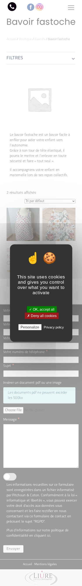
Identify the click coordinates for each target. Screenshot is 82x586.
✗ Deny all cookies (42, 315)
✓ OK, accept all (41, 309)
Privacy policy (54, 327)
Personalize (30, 327)
